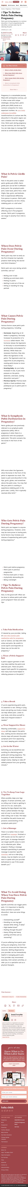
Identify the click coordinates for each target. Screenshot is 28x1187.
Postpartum (4, 1125)
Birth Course (11, 5)
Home (2, 8)
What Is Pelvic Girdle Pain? (13, 70)
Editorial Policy (5, 1167)
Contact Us (4, 1165)
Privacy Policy (4, 1170)
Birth (2, 1122)
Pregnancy (4, 5)
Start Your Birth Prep (14, 1064)
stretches (4, 854)
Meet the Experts (5, 1155)
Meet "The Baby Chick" (7, 1152)
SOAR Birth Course (19, 1120)
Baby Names (23, 5)
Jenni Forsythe (7, 32)
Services (17, 1126)
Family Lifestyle (5, 1130)
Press (2, 1160)
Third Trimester (16, 8)
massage (14, 834)
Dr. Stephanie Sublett (6, 36)
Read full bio (5, 1037)
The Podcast (4, 1141)
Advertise (3, 1162)
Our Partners (4, 1157)
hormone (7, 340)
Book (17, 5)
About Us (3, 1150)
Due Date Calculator (6, 1134)
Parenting (3, 1127)
